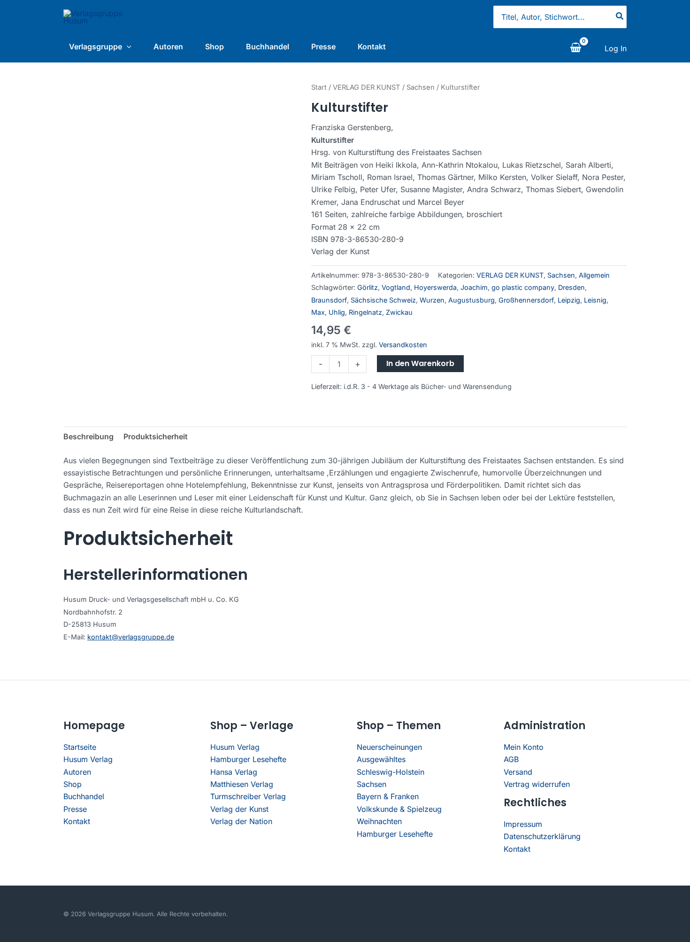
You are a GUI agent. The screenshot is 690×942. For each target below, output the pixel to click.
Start (319, 87)
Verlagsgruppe (95, 46)
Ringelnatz (365, 312)
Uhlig (337, 312)
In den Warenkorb (420, 363)
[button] (126, 46)
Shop (214, 46)
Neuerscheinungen (389, 747)
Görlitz (367, 287)
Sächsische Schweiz (383, 300)
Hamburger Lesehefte (248, 759)
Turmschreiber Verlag (248, 796)
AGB (511, 759)
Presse (323, 46)
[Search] (620, 17)
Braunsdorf (329, 300)
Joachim (474, 287)
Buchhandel (267, 46)
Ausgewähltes (381, 759)
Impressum (523, 824)
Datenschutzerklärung (542, 836)
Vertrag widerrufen (537, 784)
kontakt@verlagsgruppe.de (130, 637)
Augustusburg (471, 300)
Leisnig (595, 300)
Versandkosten (403, 345)
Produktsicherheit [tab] (155, 436)
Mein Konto (524, 747)
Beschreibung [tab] (88, 436)
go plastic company (522, 287)
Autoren (168, 46)
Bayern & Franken (388, 796)
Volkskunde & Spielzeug (399, 809)
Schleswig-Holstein (390, 772)
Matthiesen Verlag (241, 784)
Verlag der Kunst (239, 809)
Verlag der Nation (241, 821)
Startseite (79, 747)
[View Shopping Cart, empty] (575, 48)
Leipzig (569, 300)
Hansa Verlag (233, 772)
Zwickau (399, 312)
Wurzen (432, 300)
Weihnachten (379, 821)
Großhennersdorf (526, 300)
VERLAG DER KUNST (366, 87)
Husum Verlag (88, 759)
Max (318, 312)
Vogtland (396, 287)
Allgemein (594, 275)
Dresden (571, 287)
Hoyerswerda (435, 287)
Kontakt (372, 46)
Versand (518, 772)
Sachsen (420, 87)
